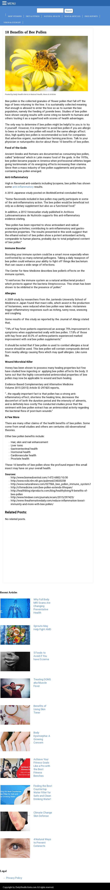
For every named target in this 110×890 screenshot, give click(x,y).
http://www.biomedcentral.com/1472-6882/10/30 (39, 477)
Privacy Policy (14, 877)
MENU (11, 3)
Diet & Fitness (33, 16)
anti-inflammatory (23, 186)
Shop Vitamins (15, 16)
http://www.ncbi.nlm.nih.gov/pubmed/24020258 (38, 480)
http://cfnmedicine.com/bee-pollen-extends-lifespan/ (42, 487)
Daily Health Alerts (20, 94)
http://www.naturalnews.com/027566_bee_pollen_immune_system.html (53, 484)
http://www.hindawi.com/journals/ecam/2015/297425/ (42, 497)
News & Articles (72, 16)
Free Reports (91, 16)
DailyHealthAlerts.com (25, 887)
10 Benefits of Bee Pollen (25, 32)
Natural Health (52, 16)
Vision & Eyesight (12, 22)
